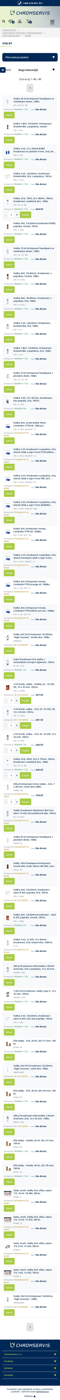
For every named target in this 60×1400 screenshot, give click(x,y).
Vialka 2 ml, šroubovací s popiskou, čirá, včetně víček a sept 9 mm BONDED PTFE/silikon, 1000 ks (34, 504)
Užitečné (8, 1368)
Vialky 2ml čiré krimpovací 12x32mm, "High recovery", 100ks (33, 1297)
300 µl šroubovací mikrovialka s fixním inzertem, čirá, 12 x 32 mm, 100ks (33, 1117)
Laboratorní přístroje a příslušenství (22, 32)
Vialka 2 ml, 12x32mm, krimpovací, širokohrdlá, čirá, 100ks (32, 324)
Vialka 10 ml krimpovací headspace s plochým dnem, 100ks (33, 374)
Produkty (8, 1361)
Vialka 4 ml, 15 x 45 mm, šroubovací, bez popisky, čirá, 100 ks (32, 399)
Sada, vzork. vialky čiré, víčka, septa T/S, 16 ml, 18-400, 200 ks (32, 1192)
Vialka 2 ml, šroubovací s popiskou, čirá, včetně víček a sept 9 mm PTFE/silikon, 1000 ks (34, 451)
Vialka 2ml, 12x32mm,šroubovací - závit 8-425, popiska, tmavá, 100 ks (34, 916)
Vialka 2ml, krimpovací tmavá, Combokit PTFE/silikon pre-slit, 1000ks (33, 609)
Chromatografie (11, 35)
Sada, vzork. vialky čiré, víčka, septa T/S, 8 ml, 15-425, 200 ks (32, 1245)
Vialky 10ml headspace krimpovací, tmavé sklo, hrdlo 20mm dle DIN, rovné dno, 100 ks (34, 865)
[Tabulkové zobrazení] (3, 70)
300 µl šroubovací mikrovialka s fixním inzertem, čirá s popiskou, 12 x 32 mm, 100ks (34, 967)
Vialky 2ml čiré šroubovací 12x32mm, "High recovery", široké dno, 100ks (33, 636)
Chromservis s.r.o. (13, 1354)
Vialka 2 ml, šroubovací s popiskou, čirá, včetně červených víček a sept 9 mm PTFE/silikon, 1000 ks (34, 556)
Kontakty (8, 1375)
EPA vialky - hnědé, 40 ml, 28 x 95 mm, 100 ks (33, 1167)
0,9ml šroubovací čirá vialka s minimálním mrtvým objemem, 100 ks (33, 661)
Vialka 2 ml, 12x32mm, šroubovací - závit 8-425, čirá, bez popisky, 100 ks (32, 1017)
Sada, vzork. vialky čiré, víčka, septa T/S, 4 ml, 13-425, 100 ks (32, 1271)
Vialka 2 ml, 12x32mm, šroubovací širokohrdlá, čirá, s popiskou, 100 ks (32, 175)
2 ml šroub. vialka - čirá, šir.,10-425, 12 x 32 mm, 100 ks (34, 735)
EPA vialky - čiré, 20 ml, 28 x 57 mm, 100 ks (34, 1042)
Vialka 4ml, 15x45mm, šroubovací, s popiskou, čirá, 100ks (32, 299)
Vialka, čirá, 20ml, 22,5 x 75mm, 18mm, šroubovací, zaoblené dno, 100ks (34, 760)
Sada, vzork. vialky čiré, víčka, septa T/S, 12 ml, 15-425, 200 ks (32, 1218)
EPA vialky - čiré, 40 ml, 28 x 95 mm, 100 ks (34, 1092)
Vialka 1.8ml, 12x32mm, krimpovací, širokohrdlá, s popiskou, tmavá (32, 125)
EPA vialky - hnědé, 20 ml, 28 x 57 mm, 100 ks (33, 1142)
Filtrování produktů (17, 57)
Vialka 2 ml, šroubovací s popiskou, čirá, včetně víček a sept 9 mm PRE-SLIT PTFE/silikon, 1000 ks (34, 477)
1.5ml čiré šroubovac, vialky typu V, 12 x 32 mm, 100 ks (34, 992)
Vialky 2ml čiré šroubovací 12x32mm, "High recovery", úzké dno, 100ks (33, 1067)
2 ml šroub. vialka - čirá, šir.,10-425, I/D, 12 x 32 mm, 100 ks (34, 710)
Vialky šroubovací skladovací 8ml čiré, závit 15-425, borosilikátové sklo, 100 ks (34, 812)
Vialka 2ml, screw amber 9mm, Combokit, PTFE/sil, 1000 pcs (29, 424)
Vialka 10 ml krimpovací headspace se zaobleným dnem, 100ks (33, 250)
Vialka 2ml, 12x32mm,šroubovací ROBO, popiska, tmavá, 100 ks (34, 225)
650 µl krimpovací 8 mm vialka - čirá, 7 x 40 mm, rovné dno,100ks (33, 785)
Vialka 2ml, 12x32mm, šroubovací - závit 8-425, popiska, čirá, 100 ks (32, 891)
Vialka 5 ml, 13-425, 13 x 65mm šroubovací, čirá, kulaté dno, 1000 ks (32, 941)
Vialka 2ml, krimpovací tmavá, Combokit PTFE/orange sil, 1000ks (31, 583)
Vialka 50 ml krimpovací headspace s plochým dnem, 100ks (33, 838)
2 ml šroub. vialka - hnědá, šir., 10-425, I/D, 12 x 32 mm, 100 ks (34, 685)
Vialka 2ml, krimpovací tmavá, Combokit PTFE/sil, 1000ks (29, 530)
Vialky (28, 35)
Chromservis (9, 29)
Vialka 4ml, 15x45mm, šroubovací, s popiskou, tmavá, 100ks (32, 275)
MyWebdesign (42, 1391)
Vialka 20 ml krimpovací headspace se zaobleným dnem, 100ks (33, 100)
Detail (9, 115)
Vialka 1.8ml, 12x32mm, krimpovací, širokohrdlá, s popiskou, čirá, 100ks (32, 349)
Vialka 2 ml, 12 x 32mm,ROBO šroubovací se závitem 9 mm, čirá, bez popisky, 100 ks (33, 150)
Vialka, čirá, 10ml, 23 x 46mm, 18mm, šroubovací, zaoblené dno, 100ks (33, 200)
